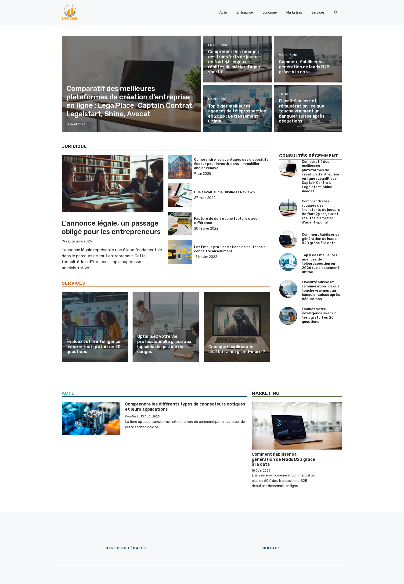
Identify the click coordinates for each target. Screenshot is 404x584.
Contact (271, 548)
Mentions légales (125, 548)
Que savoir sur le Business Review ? (224, 192)
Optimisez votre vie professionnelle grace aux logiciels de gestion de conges (164, 344)
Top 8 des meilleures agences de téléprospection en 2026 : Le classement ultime (237, 114)
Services (318, 12)
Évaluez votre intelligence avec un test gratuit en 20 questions (93, 346)
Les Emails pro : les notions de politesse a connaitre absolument (230, 249)
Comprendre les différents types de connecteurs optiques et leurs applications (185, 407)
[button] (335, 12)
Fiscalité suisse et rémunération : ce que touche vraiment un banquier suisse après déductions (302, 111)
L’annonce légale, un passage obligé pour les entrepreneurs (111, 227)
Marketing (294, 12)
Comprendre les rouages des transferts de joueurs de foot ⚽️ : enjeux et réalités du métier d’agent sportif (235, 61)
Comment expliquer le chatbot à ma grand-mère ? (236, 349)
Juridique (269, 12)
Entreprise (244, 12)
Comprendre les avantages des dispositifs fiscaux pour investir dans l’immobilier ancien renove (231, 163)
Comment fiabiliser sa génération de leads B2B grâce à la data (304, 66)
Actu (223, 12)
